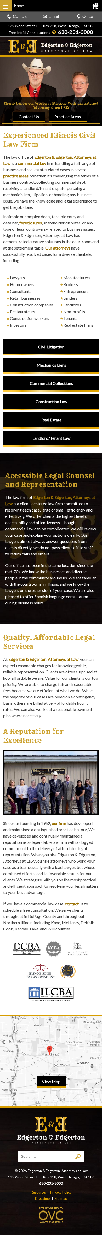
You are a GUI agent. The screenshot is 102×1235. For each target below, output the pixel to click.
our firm (59, 823)
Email (53, 16)
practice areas (16, 175)
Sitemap (61, 1198)
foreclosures (30, 222)
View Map (51, 1081)
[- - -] (6, 5)
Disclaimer (43, 1198)
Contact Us (29, 116)
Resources (39, 1192)
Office (87, 16)
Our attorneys (57, 247)
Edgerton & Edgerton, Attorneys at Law (43, 659)
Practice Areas (67, 116)
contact (72, 903)
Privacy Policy (60, 1192)
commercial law (32, 163)
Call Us (20, 16)
